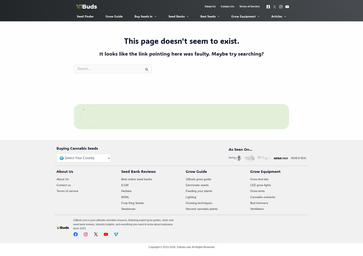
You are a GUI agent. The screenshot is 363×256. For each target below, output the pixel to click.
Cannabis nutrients (262, 197)
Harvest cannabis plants (202, 209)
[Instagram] (281, 7)
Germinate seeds (197, 185)
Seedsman (128, 209)
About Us (63, 179)
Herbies (126, 191)
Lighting (191, 197)
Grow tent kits (259, 179)
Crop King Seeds (132, 203)
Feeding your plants (199, 191)
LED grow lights (260, 185)
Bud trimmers (259, 203)
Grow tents (257, 191)
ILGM (125, 185)
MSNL (125, 197)
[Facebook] (268, 7)
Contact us (64, 185)
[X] (274, 7)
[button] (155, 16)
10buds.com (184, 247)
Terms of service (67, 191)
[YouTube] (287, 7)
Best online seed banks (136, 179)
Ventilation (257, 209)
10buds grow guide (198, 179)
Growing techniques (199, 203)
